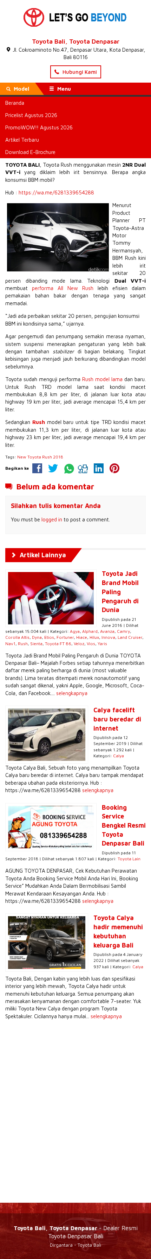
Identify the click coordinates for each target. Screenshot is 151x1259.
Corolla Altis (17, 637)
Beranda (14, 103)
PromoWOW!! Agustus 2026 (39, 127)
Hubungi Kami (79, 72)
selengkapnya (71, 693)
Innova (108, 637)
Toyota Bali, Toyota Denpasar (75, 41)
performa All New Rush (62, 288)
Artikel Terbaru (22, 140)
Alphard (90, 631)
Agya (75, 631)
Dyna (37, 637)
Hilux (94, 637)
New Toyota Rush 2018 (40, 457)
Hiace (81, 637)
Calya (118, 755)
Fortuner (65, 637)
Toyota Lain (129, 858)
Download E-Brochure (30, 152)
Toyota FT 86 (58, 643)
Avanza (107, 631)
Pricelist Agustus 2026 (31, 115)
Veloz (79, 643)
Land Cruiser (130, 637)
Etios (49, 637)
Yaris (102, 643)
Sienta (36, 643)
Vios (91, 643)
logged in (51, 519)
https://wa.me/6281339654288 (56, 192)
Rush (23, 643)
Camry (123, 631)
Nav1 (10, 643)
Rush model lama (102, 379)
